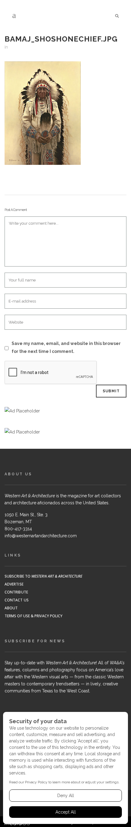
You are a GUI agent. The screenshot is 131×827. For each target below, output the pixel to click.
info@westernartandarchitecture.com (41, 535)
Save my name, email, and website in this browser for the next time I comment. (66, 347)
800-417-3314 (18, 528)
